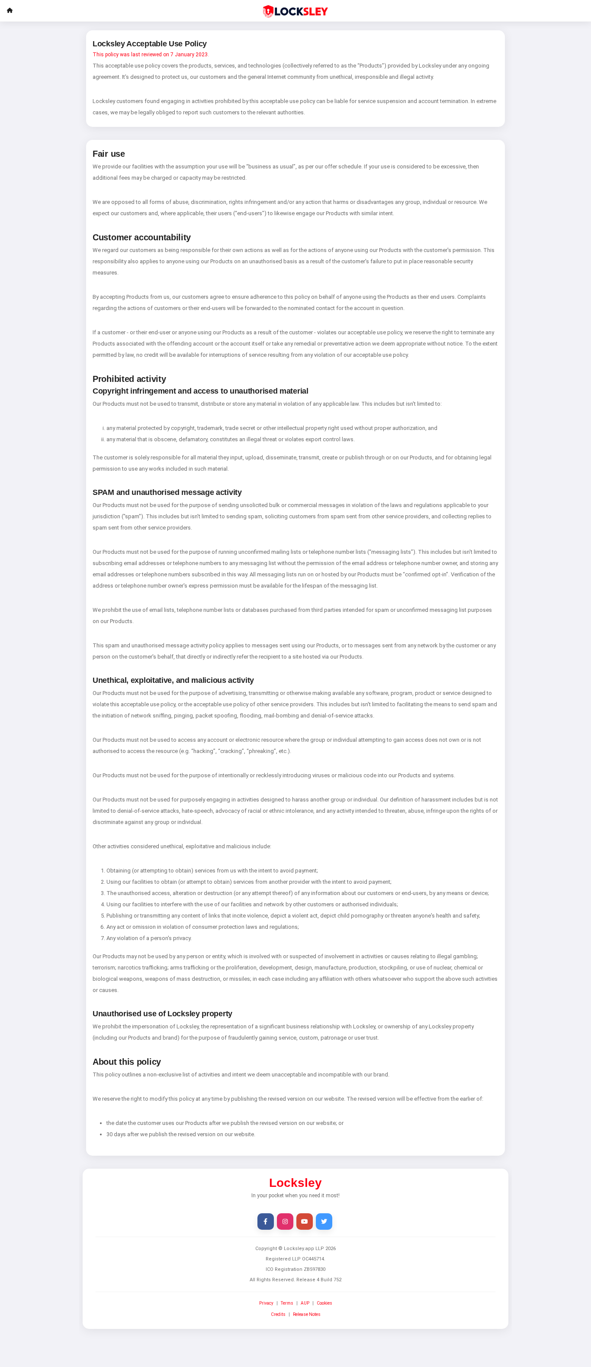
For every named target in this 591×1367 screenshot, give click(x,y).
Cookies (324, 1303)
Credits (278, 1314)
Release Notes (307, 1314)
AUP (305, 1303)
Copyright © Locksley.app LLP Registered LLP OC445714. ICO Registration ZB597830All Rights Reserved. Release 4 (295, 1264)
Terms (287, 1303)
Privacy (266, 1303)
